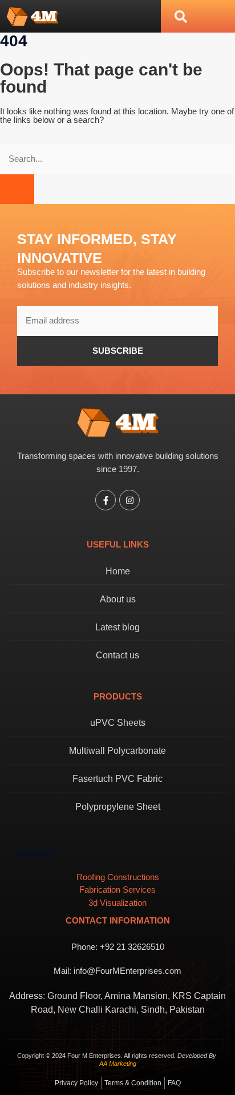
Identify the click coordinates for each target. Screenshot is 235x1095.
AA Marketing (117, 1063)
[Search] (17, 189)
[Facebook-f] (105, 500)
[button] (180, 16)
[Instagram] (129, 500)
